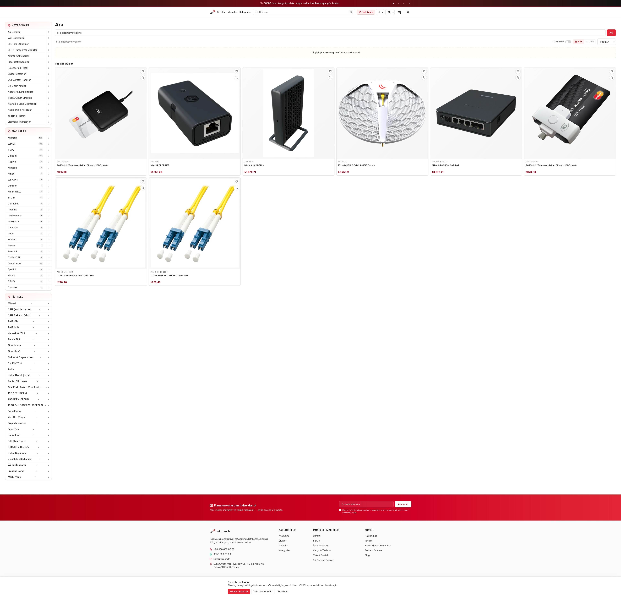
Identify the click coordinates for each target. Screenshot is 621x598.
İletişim (368, 540)
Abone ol (403, 504)
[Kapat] (409, 3)
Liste (591, 41)
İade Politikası (320, 545)
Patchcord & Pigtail (18, 67)
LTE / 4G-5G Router (18, 44)
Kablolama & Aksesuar (20, 109)
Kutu (580, 41)
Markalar (232, 12)
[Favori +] (142, 71)
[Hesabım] (407, 12)
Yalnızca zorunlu (262, 591)
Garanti (317, 535)
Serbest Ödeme (373, 550)
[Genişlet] (49, 32)
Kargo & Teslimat (322, 550)
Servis (316, 540)
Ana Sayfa (284, 535)
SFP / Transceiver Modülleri (23, 50)
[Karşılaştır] (142, 77)
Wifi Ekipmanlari (16, 38)
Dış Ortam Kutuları (17, 85)
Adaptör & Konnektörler (20, 91)
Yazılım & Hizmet (16, 115)
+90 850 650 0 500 (223, 549)
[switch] (568, 41)
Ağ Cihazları (14, 32)
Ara (611, 32)
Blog (367, 555)
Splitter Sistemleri (17, 73)
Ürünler (221, 12)
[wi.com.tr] (212, 12)
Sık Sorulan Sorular (323, 560)
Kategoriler (245, 12)
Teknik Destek (321, 555)
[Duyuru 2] (398, 3)
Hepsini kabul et (239, 591)
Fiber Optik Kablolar (18, 61)
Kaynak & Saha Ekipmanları (22, 103)
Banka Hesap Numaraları (378, 545)
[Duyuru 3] (404, 3)
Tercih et (283, 591)
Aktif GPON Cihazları (18, 56)
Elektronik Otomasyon (19, 121)
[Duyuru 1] (393, 3)
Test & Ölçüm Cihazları (20, 97)
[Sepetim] (399, 12)
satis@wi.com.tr (221, 559)
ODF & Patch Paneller (19, 79)
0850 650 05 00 (222, 554)
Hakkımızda (371, 535)
